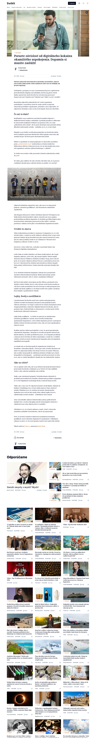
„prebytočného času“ (25, 144)
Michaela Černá (39, 610)
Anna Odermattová (11, 714)
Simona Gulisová (11, 610)
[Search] (83, 3)
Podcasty (40, 7)
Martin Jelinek (10, 490)
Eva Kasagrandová (66, 479)
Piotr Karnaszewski (68, 686)
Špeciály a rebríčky (31, 7)
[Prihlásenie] (79, 3)
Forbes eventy (62, 7)
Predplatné (72, 3)
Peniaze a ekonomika (17, 7)
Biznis (8, 7)
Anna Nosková (38, 636)
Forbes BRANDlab (66, 490)
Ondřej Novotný (10, 558)
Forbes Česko (66, 558)
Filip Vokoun (10, 530)
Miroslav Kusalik (66, 500)
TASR (63, 469)
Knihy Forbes (71, 7)
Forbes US (65, 610)
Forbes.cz (27, 426)
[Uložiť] (88, 469)
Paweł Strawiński (67, 662)
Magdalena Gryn (39, 716)
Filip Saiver (37, 582)
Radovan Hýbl (10, 662)
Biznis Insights (47, 7)
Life (24, 7)
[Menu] (87, 3)
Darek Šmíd (41, 426)
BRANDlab (54, 7)
